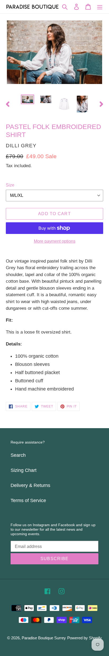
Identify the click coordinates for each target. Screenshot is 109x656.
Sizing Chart (24, 470)
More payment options (54, 241)
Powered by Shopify (84, 638)
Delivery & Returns (30, 485)
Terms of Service (28, 500)
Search (18, 455)
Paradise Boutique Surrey (44, 638)
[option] (28, 100)
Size (10, 185)
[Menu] (100, 7)
